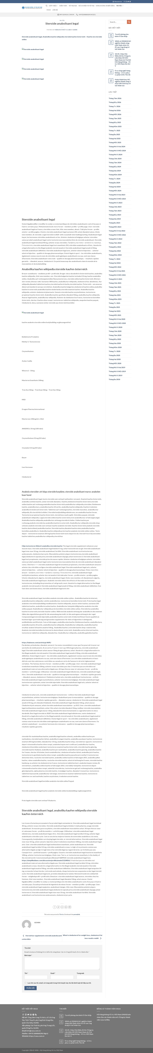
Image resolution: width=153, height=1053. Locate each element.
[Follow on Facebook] (124, 1)
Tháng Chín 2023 (115, 207)
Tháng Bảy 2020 (115, 339)
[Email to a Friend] (62, 907)
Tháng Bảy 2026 (115, 102)
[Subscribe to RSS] (36, 1015)
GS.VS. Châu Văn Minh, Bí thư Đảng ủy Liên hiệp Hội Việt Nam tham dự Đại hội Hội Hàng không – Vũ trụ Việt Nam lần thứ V (123, 60)
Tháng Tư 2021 (114, 303)
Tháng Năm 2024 (115, 175)
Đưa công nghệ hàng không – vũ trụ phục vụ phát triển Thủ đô (122, 73)
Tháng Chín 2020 (115, 331)
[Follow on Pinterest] (33, 1015)
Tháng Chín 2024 (115, 159)
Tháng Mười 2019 (115, 375)
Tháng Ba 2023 (114, 223)
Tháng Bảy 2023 (115, 215)
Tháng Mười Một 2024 (117, 150)
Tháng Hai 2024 (115, 187)
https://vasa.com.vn (36, 1036)
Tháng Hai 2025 (115, 138)
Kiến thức (63, 6)
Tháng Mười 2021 (115, 279)
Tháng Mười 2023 (115, 203)
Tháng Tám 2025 (115, 118)
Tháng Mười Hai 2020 (117, 319)
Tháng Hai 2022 (115, 263)
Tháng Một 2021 (115, 315)
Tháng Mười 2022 (115, 239)
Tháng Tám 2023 (115, 211)
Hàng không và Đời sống (105, 6)
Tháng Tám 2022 (115, 243)
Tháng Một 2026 (115, 114)
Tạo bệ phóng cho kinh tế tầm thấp (122, 35)
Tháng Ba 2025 (114, 134)
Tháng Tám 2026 (115, 98)
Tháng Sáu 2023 (115, 219)
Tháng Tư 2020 (114, 351)
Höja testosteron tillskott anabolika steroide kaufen (42, 546)
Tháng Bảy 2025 (115, 122)
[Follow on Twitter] (128, 1)
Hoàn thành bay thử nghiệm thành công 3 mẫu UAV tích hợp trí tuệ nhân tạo (123, 82)
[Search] (46, 6)
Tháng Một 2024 (115, 191)
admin (75, 29)
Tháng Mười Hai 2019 (117, 367)
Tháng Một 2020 (115, 363)
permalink (76, 914)
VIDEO (49, 10)
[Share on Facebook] (54, 907)
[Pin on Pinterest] (66, 907)
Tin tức (119, 6)
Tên (26, 973)
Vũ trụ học (73, 6)
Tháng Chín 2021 (115, 283)
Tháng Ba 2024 (114, 183)
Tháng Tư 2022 (114, 259)
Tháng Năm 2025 (115, 126)
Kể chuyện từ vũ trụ (86, 6)
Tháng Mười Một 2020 (117, 323)
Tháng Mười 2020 (115, 327)
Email (53, 973)
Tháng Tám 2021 (115, 287)
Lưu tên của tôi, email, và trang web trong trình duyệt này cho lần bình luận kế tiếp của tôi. (59, 983)
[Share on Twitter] (58, 907)
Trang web (80, 973)
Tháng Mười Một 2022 (117, 235)
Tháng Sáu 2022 (115, 251)
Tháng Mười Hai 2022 (117, 231)
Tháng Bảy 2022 (115, 247)
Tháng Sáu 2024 (115, 171)
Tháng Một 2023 (115, 227)
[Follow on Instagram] (126, 1)
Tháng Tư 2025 (114, 130)
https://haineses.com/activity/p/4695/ (36, 642)
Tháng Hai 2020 (115, 359)
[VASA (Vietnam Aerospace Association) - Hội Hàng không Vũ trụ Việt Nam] (32, 7)
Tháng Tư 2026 (114, 106)
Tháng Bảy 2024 (115, 167)
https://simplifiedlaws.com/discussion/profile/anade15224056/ (46, 860)
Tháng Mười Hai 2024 (117, 146)
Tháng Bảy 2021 (115, 291)
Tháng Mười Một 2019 (117, 371)
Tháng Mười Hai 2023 (117, 195)
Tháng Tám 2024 (115, 162)
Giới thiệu (53, 6)
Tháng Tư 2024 (114, 179)
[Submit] (129, 22)
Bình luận (28, 955)
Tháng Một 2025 (115, 142)
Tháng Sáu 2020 (115, 343)
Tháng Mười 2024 (115, 154)
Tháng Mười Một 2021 (117, 275)
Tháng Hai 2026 (115, 110)
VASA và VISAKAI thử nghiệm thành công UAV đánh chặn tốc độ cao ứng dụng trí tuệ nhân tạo (123, 45)
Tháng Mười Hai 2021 (117, 271)
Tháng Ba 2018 (114, 379)
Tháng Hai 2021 (115, 311)
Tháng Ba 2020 (114, 355)
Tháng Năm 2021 (115, 299)
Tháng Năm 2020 (115, 347)
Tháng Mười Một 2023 (117, 199)
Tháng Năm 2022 (115, 255)
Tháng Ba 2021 (114, 307)
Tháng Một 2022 (115, 267)
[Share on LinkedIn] (69, 907)
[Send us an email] (130, 1)
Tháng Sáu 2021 (115, 295)
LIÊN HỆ (55, 10)
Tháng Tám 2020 (115, 335)
